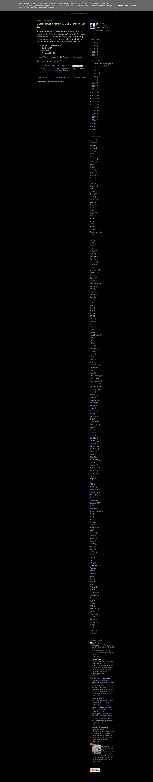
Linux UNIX (94, 384)
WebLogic (93, 609)
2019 (94, 80)
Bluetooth (93, 175)
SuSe (91, 549)
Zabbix (76, 32)
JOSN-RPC (94, 348)
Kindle (92, 362)
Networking (93, 430)
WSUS (92, 619)
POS (91, 484)
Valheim (92, 587)
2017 (94, 86)
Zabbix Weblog (97, 660)
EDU (91, 229)
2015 (94, 92)
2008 (94, 114)
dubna (96, 73)
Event (92, 245)
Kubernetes (94, 365)
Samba (92, 516)
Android (92, 143)
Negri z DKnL (94, 424)
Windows (93, 614)
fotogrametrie (94, 270)
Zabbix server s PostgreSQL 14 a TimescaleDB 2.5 (61, 25)
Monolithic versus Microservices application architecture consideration (102, 711)
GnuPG (92, 297)
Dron (91, 221)
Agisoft (92, 140)
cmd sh (92, 183)
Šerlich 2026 (96, 645)
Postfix (92, 487)
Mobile (92, 408)
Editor (92, 227)
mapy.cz (93, 395)
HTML (92, 310)
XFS (91, 625)
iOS (91, 324)
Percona (92, 470)
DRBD (92, 216)
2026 (94, 43)
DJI (91, 208)
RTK (91, 514)
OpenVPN (93, 451)
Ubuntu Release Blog (100, 728)
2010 (94, 108)
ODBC (92, 435)
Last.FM (92, 367)
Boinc (92, 178)
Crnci (91, 189)
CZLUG (92, 197)
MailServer (93, 389)
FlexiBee (93, 256)
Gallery (92, 278)
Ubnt (91, 576)
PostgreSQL (53, 34)
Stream (92, 544)
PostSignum (94, 492)
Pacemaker (94, 460)
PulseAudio (94, 500)
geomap (92, 286)
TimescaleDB (71, 34)
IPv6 (91, 330)
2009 (94, 111)
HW (91, 316)
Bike (91, 164)
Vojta (91, 601)
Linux (91, 373)
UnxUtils (93, 581)
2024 (94, 49)
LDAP (92, 370)
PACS (92, 462)
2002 (94, 126)
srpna (96, 70)
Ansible (39, 39)
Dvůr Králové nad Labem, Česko (55, 70)
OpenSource (94, 443)
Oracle (92, 454)
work (91, 617)
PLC (91, 481)
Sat (91, 519)
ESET (92, 240)
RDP (91, 506)
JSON (92, 351)
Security (92, 525)
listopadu (97, 58)
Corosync (93, 186)
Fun (91, 275)
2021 (94, 55)
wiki (91, 611)
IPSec (92, 327)
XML (91, 628)
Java (91, 338)
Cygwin (92, 194)
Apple (92, 151)
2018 (94, 83)
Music (92, 414)
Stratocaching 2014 (107, 746)
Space (92, 536)
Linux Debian (94, 376)
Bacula (92, 161)
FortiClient (93, 262)
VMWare (93, 595)
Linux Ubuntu (94, 381)
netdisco (93, 427)
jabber (92, 332)
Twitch (92, 573)
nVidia (92, 432)
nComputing (94, 422)
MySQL (92, 416)
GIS (91, 289)
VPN (91, 603)
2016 (94, 89)
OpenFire (93, 438)
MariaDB (93, 397)
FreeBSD (57, 32)
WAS (91, 606)
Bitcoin (92, 172)
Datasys (92, 199)
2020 (94, 77)
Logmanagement (95, 386)
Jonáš (92, 346)
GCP (60, 61)
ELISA (92, 235)
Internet (92, 321)
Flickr (91, 259)
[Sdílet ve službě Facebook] (80, 66)
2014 (94, 95)
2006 (94, 120)
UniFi (91, 579)
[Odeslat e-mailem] (73, 66)
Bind (91, 167)
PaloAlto (93, 465)
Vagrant (54, 61)
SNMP (92, 530)
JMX (91, 343)
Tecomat (93, 557)
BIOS (91, 170)
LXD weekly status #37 (99, 730)
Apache (92, 148)
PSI (91, 498)
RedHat (92, 508)
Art (91, 156)
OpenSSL (93, 446)
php (91, 476)
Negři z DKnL (97, 643)
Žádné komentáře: (64, 65)
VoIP (91, 598)
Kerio (91, 359)
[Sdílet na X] (77, 66)
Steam (92, 541)
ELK (91, 237)
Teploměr (93, 560)
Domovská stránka (62, 77)
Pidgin (92, 479)
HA (91, 305)
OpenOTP (93, 441)
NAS (91, 419)
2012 (94, 101)
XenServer (93, 622)
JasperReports (95, 335)
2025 (94, 46)
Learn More (123, 5)
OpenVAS (93, 449)
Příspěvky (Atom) (58, 82)
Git (91, 292)
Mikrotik (92, 405)
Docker (92, 213)
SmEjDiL (102, 23)
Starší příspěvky (80, 77)
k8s (91, 357)
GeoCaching (94, 283)
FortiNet (92, 265)
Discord (92, 205)
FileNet (92, 251)
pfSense (92, 473)
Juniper (92, 354)
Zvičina (92, 633)
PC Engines (94, 468)
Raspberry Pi (94, 503)
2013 (94, 98)
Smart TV (93, 527)
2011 (94, 105)
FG (91, 248)
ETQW (92, 243)
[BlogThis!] (75, 66)
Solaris (92, 533)
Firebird (92, 254)
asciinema (93, 159)
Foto (91, 267)
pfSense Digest (97, 698)
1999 (94, 129)
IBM (91, 319)
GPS (91, 300)
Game (92, 281)
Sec (91, 522)
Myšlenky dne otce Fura (101, 678)
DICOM (92, 202)
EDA (91, 224)
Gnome (92, 294)
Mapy (91, 392)
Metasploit (93, 403)
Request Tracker (95, 511)
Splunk (92, 538)
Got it (133, 5)
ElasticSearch (94, 232)
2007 (94, 117)
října (96, 61)
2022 (94, 52)
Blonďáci (95, 744)
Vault (91, 590)
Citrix (91, 180)
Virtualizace (94, 592)
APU (91, 153)
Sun (91, 546)
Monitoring (93, 411)
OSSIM (92, 457)
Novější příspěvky (43, 77)
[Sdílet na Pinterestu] (82, 66)
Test (91, 563)
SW (91, 554)
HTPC (92, 313)
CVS (91, 191)
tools (91, 571)
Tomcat (92, 568)
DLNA (92, 210)
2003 (94, 123)
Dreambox (93, 218)
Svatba (92, 552)
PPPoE (92, 495)
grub (91, 302)
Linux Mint (93, 378)
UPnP (92, 584)
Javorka (92, 340)
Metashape (93, 400)
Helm (91, 308)
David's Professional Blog (101, 707)
